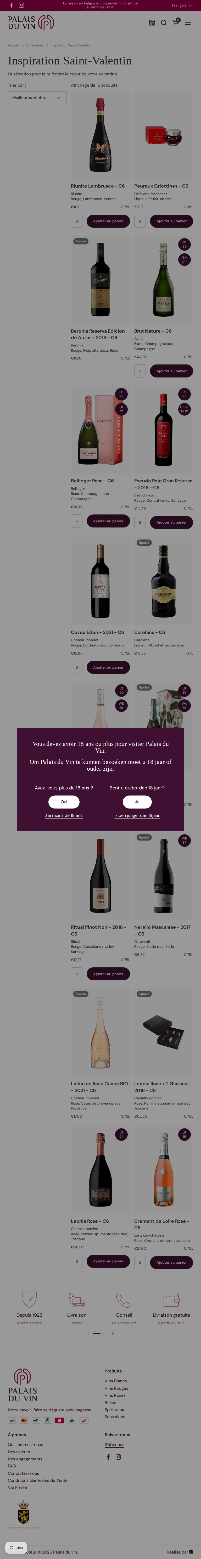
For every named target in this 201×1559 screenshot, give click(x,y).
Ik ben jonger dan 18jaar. (137, 815)
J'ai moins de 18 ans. (64, 815)
